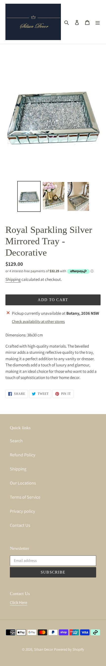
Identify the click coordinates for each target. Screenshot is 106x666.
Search (16, 441)
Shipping (13, 279)
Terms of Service (25, 497)
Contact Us (20, 525)
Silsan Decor (43, 649)
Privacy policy (22, 511)
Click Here (18, 602)
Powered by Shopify (69, 649)
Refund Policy (22, 455)
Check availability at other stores (38, 321)
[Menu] (97, 22)
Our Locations (23, 483)
